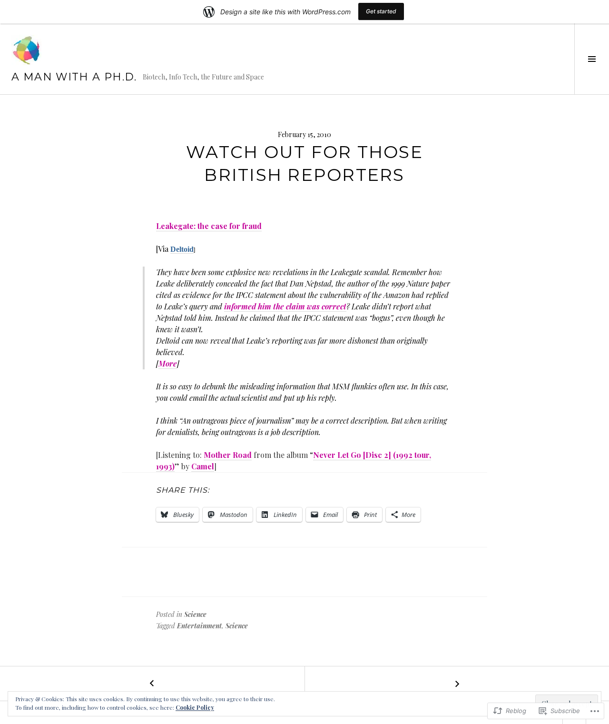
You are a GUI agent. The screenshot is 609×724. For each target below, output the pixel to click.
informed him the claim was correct (285, 306)
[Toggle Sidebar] (591, 58)
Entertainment (199, 625)
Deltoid (182, 249)
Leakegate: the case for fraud (209, 226)
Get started (381, 11)
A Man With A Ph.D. (74, 76)
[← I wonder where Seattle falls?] (152, 683)
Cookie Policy (195, 707)
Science (195, 614)
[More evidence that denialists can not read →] (456, 683)
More (167, 363)
